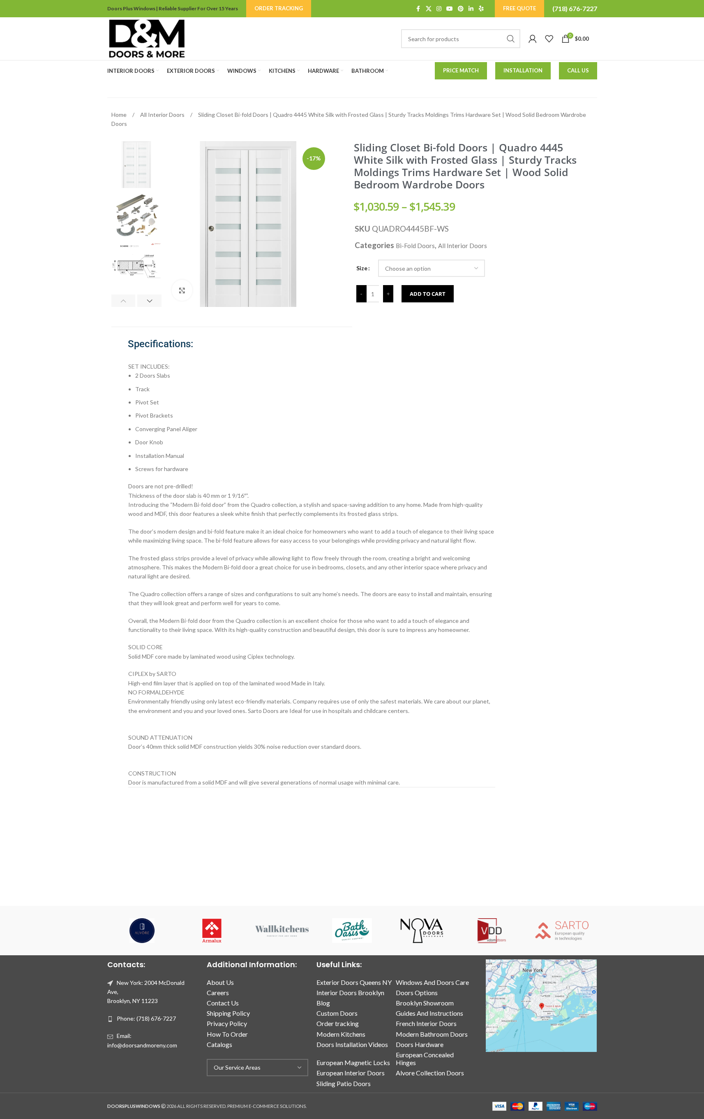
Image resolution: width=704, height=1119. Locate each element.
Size (361, 268)
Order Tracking (278, 8)
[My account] (532, 38)
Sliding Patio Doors (343, 1083)
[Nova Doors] (422, 930)
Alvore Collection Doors (430, 1073)
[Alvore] (142, 930)
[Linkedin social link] (471, 8)
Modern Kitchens (340, 1034)
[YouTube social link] (449, 8)
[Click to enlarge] (182, 290)
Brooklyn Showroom (425, 1003)
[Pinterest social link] (460, 8)
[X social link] (428, 8)
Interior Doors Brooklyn (350, 992)
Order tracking (337, 1023)
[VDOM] (492, 930)
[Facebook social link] (418, 8)
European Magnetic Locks (353, 1062)
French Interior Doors (426, 1023)
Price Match (461, 70)
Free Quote (519, 8)
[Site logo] (146, 38)
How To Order (227, 1034)
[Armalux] (212, 930)
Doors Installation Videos (352, 1044)
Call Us (578, 70)
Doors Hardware (419, 1044)
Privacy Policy (227, 1023)
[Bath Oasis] (352, 930)
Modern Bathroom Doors (432, 1034)
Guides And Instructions (429, 1013)
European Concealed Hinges (425, 1058)
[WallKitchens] (282, 930)
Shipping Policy (228, 1013)
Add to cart (427, 293)
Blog (323, 1003)
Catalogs (219, 1044)
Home (119, 114)
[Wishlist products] (549, 38)
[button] (123, 301)
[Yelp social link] (481, 8)
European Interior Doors (350, 1073)
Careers (218, 992)
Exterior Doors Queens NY (354, 982)
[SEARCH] (510, 38)
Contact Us (223, 1003)
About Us (220, 982)
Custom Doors (337, 1013)
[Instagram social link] (439, 8)
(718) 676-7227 (574, 8)
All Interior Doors (163, 114)
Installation (522, 70)
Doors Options (417, 992)
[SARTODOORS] (562, 930)
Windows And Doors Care (432, 982)
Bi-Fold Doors (415, 245)
